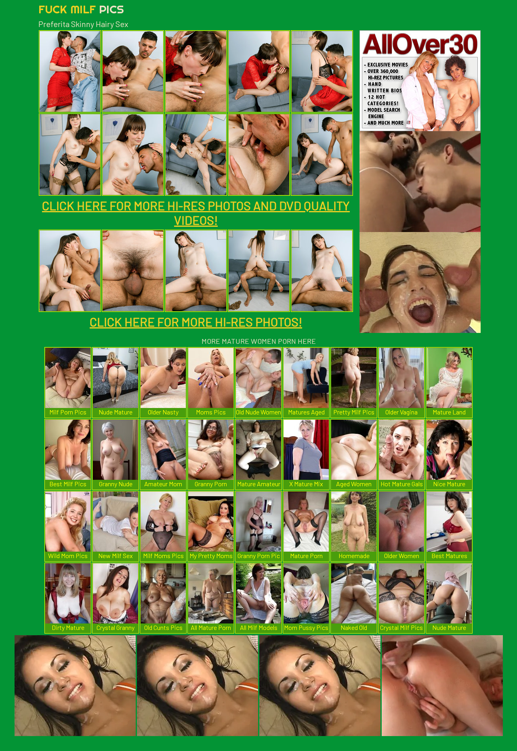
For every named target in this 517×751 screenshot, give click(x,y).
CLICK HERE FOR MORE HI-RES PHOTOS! (196, 321)
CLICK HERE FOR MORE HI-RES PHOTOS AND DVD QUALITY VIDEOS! (196, 212)
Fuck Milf (81, 9)
